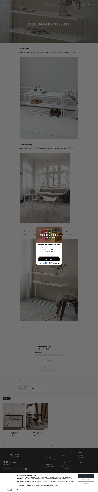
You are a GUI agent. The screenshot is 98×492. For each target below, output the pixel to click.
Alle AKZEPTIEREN (86, 476)
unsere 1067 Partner (24, 477)
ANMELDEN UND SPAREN (49, 259)
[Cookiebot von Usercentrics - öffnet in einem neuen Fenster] (10, 490)
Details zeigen (20, 489)
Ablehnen (86, 483)
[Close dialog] (60, 229)
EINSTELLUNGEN (85, 479)
